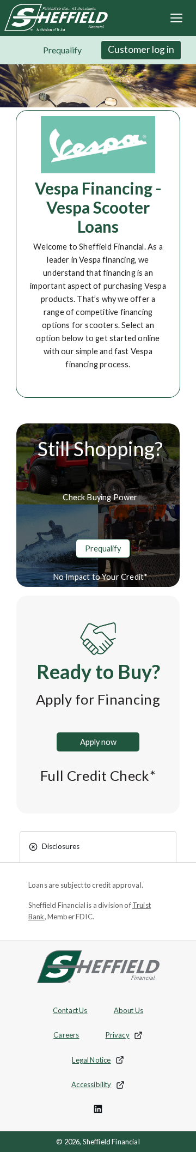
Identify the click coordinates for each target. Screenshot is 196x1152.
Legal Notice (100, 1063)
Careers (66, 1034)
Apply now (109, 742)
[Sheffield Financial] (54, 16)
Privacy (128, 1037)
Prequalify (62, 50)
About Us (128, 1010)
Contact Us (70, 1010)
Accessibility (99, 1087)
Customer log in (141, 49)
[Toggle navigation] (176, 18)
